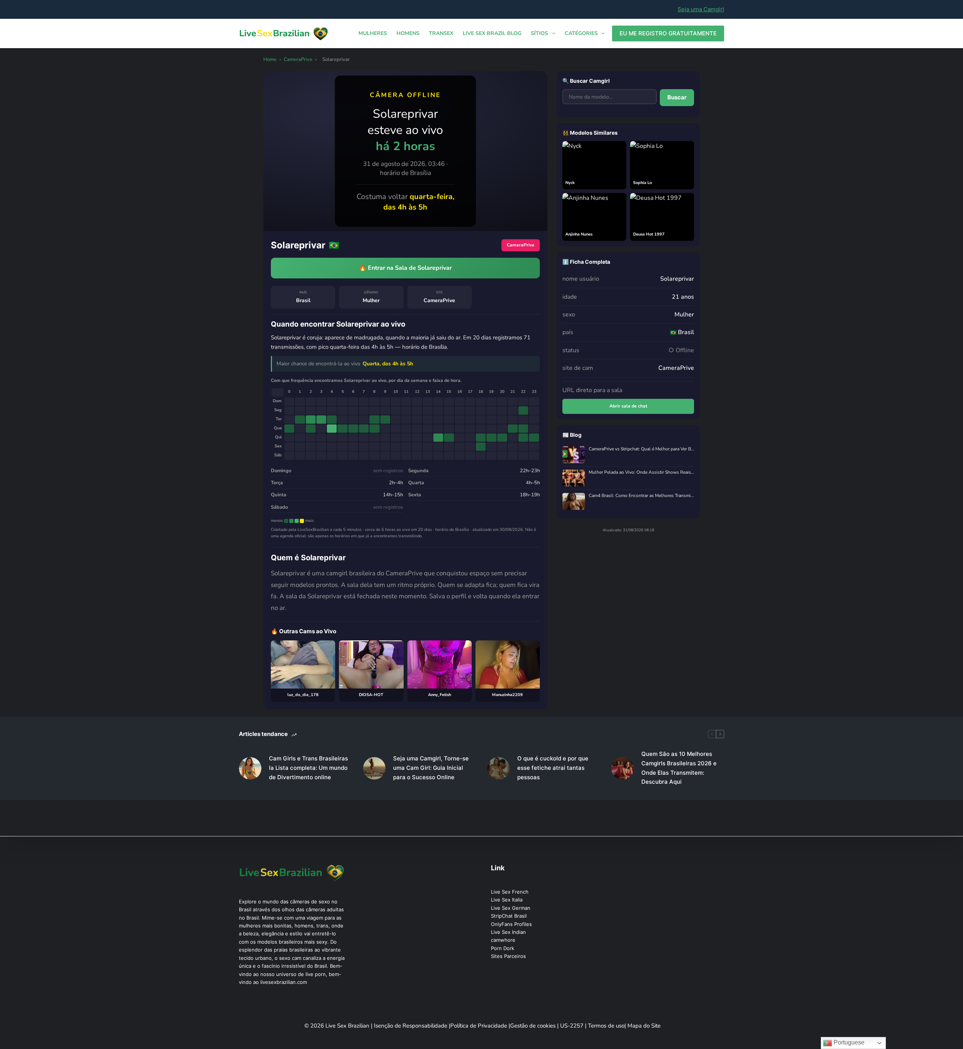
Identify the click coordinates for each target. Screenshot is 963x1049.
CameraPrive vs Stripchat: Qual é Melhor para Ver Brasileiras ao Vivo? (641, 449)
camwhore (503, 940)
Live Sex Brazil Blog (492, 33)
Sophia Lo (642, 182)
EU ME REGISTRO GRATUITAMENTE (668, 33)
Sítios (539, 33)
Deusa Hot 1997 (649, 234)
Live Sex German (510, 908)
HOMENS (407, 33)
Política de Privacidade (479, 1025)
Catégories (581, 33)
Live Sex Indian (508, 932)
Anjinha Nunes (578, 234)
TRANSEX (441, 33)
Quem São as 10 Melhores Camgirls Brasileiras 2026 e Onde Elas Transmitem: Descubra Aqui (679, 767)
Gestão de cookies (533, 1025)
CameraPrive (298, 59)
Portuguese (848, 1042)
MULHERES (372, 33)
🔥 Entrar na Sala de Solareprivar (405, 268)
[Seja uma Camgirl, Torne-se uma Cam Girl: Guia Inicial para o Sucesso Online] (374, 768)
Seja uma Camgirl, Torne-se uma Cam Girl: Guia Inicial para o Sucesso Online (431, 768)
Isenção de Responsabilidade (411, 1025)
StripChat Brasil (509, 916)
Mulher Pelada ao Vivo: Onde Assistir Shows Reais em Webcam (641, 472)
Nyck (570, 182)
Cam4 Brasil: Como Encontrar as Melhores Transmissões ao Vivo (641, 496)
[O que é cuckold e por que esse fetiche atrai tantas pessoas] (498, 768)
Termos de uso (606, 1025)
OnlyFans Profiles (511, 924)
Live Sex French (510, 892)
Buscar (677, 97)
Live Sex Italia (507, 900)
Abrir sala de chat (628, 406)
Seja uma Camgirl (700, 9)
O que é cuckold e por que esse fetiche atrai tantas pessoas (552, 768)
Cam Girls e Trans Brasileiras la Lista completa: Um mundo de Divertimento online (308, 768)
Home (269, 59)
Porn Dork (502, 948)
